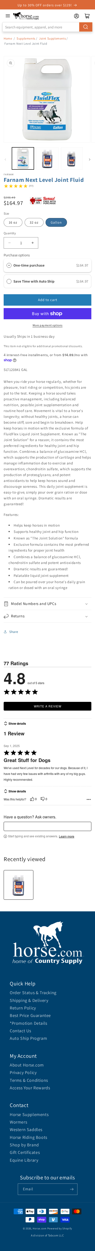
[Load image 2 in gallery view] (47, 158)
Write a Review (47, 706)
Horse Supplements (29, 1114)
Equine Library (24, 1160)
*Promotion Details (28, 1023)
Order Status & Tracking (33, 992)
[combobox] (47, 27)
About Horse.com (27, 1065)
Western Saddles (26, 1129)
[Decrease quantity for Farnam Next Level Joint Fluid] (9, 243)
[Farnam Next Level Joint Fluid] (18, 885)
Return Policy (23, 1008)
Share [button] (13, 632)
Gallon (56, 222)
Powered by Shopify (59, 1228)
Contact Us (20, 1030)
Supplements (26, 38)
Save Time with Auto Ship (34, 281)
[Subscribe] (71, 1189)
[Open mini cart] (87, 16)
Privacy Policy (23, 1072)
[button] (47, 604)
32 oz (34, 222)
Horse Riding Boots (28, 1137)
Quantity (10, 233)
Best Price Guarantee (30, 1015)
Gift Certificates (25, 1152)
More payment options (48, 325)
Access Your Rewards (30, 1088)
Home (8, 38)
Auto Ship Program (28, 1038)
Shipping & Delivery (29, 1000)
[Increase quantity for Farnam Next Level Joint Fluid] (32, 243)
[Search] (85, 27)
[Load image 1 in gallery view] (23, 158)
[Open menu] (7, 16)
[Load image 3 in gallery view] (72, 158)
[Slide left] (5, 159)
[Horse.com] (26, 16)
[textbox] (47, 826)
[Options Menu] (88, 799)
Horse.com (39, 1228)
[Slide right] (89, 159)
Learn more (66, 836)
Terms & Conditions (29, 1080)
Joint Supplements (52, 38)
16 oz (13, 222)
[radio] (9, 265)
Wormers (18, 1122)
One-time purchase (29, 265)
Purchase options (17, 255)
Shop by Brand (24, 1145)
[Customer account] (76, 16)
